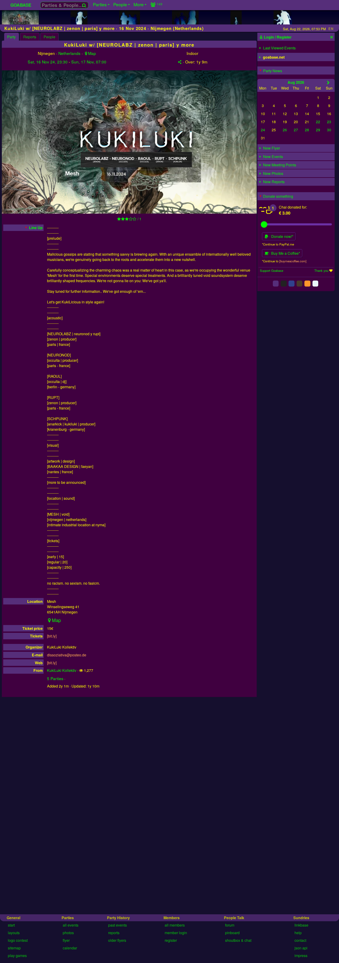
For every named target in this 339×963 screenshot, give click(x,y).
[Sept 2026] (328, 82)
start (11, 925)
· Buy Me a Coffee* (284, 253)
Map (92, 53)
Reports (29, 36)
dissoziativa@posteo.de (66, 655)
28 (307, 129)
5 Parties (55, 678)
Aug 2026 (296, 82)
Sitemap (14, 948)
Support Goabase (271, 270)
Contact (300, 940)
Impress (300, 955)
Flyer (66, 940)
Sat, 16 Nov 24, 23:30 (48, 62)
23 (329, 121)
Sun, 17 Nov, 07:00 (88, 62)
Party (11, 36)
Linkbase (301, 925)
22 (318, 121)
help (298, 932)
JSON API (300, 948)
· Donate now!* (280, 236)
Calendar (70, 948)
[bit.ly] (51, 636)
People (49, 36)
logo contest (18, 940)
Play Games (17, 955)
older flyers (117, 940)
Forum (229, 925)
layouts (14, 932)
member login (176, 932)
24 (263, 129)
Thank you (321, 270)
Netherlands (69, 53)
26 (285, 129)
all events (70, 925)
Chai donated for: (293, 207)
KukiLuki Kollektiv (61, 670)
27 (296, 129)
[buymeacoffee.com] (292, 261)
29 (318, 129)
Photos (68, 932)
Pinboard (232, 932)
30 (329, 129)
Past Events (117, 925)
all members (175, 925)
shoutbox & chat (238, 940)
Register (171, 940)
